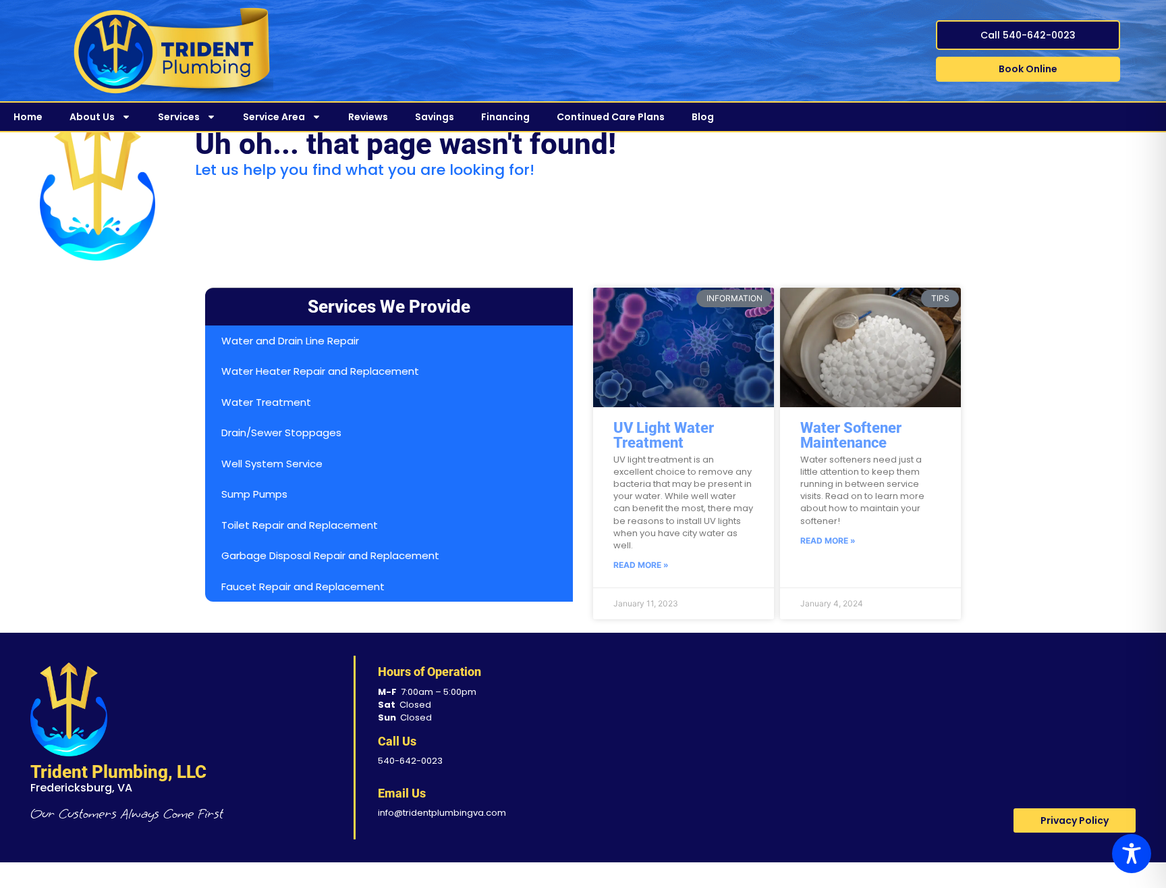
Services (179, 117)
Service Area (274, 117)
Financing (505, 117)
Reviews (368, 117)
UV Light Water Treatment (663, 435)
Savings (434, 117)
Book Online (1028, 69)
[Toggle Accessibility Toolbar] (1132, 853)
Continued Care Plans (611, 117)
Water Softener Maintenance (850, 435)
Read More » (641, 565)
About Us (92, 117)
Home (28, 117)
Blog (703, 117)
